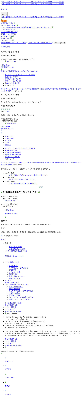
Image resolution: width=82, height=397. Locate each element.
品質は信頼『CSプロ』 (17, 276)
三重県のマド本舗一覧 (13, 79)
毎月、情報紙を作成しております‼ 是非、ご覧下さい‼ (28, 175)
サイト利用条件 (10, 307)
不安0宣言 (12, 270)
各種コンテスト (14, 278)
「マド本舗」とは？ (8, 29)
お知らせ (34, 71)
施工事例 (12, 71)
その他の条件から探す (9, 25)
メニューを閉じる (60, 43)
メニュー (4, 14)
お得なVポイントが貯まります (20, 299)
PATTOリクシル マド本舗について (39, 27)
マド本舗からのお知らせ (13, 311)
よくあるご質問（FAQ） (13, 303)
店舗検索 (4, 9)
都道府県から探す (7, 23)
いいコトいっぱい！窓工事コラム (40, 43)
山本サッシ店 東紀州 (12, 83)
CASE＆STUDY (14, 295)
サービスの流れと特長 (9, 32)
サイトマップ (9, 309)
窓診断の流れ (5, 38)
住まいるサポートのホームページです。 (23, 183)
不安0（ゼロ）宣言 (7, 34)
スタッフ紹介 (21, 71)
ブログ (28, 71)
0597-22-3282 (11, 61)
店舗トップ (5, 71)
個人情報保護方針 (11, 305)
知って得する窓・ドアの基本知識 (21, 291)
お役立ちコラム (14, 293)
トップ (3, 239)
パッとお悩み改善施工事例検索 (16, 251)
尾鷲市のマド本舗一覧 (13, 81)
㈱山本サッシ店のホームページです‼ (22, 179)
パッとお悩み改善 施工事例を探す (13, 27)
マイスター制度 (6, 36)
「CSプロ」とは (6, 40)
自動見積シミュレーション (14, 256)
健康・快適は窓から (16, 287)
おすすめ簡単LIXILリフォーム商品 (13, 43)
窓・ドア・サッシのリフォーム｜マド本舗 (20, 75)
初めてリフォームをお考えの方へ (21, 297)
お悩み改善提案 (14, 289)
